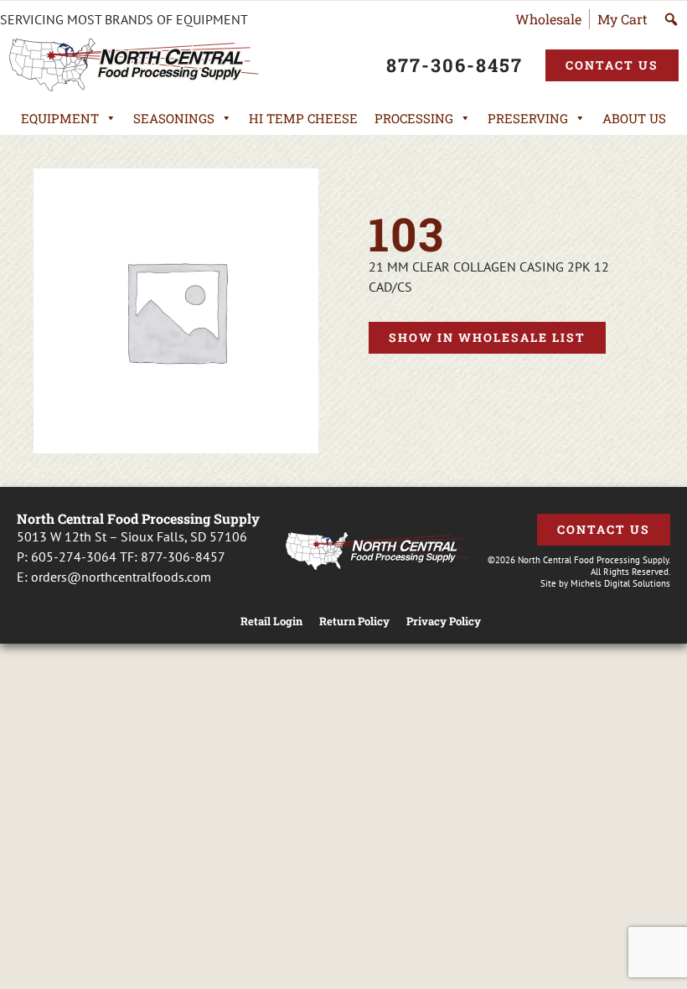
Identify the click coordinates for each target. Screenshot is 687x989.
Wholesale (548, 19)
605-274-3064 (73, 556)
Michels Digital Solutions (620, 583)
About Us (634, 118)
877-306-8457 (183, 556)
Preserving (528, 118)
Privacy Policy (443, 621)
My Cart (622, 19)
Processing (413, 118)
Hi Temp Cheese (303, 118)
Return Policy (354, 621)
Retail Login (271, 621)
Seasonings (173, 118)
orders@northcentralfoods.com (121, 576)
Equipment (60, 118)
